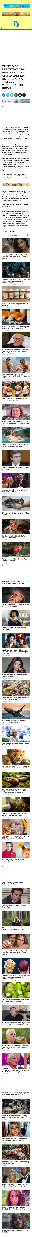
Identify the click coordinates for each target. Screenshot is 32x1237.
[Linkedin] (16, 95)
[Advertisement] (16, 48)
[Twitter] (7, 95)
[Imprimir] (24, 95)
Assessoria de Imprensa (10, 91)
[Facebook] (3, 95)
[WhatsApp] (12, 95)
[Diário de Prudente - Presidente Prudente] (16, 25)
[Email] (20, 95)
